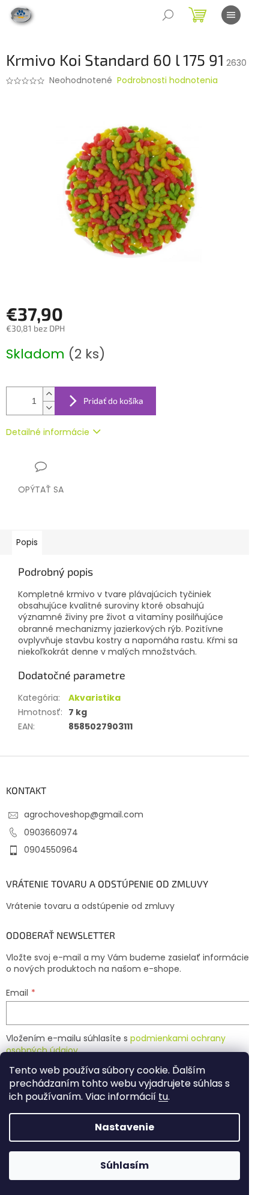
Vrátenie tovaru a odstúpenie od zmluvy (90, 906)
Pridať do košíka (113, 401)
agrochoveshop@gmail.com (83, 814)
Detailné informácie (47, 432)
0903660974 (51, 832)
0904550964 (51, 850)
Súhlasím (124, 1165)
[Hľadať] (168, 15)
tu (163, 1096)
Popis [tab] (27, 542)
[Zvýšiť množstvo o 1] (49, 394)
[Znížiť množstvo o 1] (49, 408)
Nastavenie (124, 1127)
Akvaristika (94, 698)
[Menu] (231, 15)
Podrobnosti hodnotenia (167, 80)
